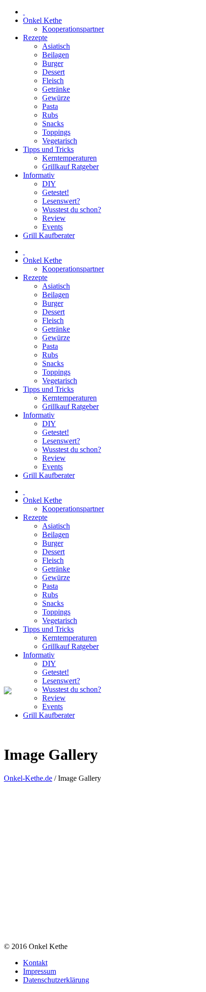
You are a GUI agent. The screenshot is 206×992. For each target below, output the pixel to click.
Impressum (39, 971)
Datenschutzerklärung (56, 980)
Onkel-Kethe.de (28, 778)
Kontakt (35, 963)
